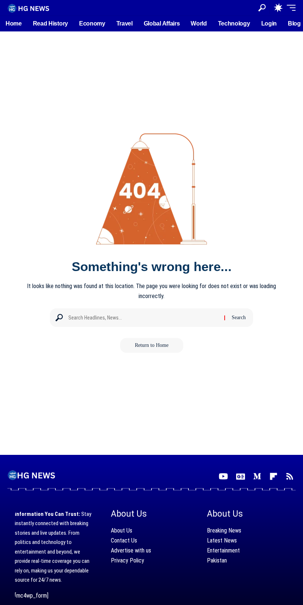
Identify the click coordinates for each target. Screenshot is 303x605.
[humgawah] (28, 8)
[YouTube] (223, 476)
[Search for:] (143, 317)
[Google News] (240, 476)
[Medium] (257, 476)
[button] (262, 7)
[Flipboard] (273, 476)
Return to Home (151, 345)
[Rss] (290, 476)
